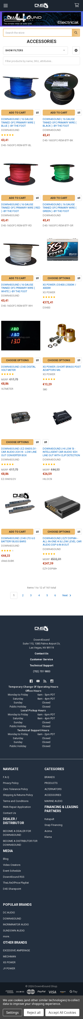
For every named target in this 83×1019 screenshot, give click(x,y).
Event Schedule (12, 870)
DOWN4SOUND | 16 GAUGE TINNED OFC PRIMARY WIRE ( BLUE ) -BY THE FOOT (18, 122)
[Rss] (45, 681)
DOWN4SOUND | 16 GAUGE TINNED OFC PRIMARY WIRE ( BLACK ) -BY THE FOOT (59, 122)
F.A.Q (6, 777)
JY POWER (9, 968)
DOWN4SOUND (12, 918)
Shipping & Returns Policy (18, 794)
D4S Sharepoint (12, 888)
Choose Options (59, 278)
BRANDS (50, 777)
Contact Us (9, 813)
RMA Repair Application (17, 806)
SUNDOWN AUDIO (14, 930)
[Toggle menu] (5, 5)
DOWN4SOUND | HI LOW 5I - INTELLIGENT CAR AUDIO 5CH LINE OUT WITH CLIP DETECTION (61, 452)
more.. (6, 936)
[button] (76, 50)
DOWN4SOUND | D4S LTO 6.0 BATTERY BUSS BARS (18, 540)
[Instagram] (52, 681)
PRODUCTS (51, 783)
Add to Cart (17, 112)
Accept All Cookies (62, 1012)
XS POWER (9, 962)
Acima (48, 831)
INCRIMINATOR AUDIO (16, 924)
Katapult (49, 819)
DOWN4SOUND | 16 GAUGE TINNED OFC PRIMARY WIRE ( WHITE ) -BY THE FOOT (18, 288)
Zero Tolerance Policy (15, 789)
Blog (5, 858)
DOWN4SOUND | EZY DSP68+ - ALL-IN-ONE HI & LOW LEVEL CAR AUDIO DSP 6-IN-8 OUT (62, 541)
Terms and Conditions (15, 801)
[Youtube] (38, 681)
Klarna (48, 836)
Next (65, 595)
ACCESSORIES (53, 794)
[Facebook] (31, 681)
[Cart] (77, 5)
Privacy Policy (11, 783)
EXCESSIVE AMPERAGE (16, 950)
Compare (37, 113)
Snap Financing (53, 824)
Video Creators (11, 864)
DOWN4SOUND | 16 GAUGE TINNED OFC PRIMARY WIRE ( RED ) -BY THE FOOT (20, 208)
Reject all (33, 1012)
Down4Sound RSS (13, 876)
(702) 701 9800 (41, 671)
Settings (12, 1012)
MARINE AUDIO (53, 801)
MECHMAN (9, 956)
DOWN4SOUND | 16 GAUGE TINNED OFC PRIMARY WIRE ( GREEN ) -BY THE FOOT (59, 208)
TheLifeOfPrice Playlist (16, 882)
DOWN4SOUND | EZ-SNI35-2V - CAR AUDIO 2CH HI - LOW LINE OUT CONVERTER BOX (19, 452)
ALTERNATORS (53, 789)
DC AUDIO (9, 912)
